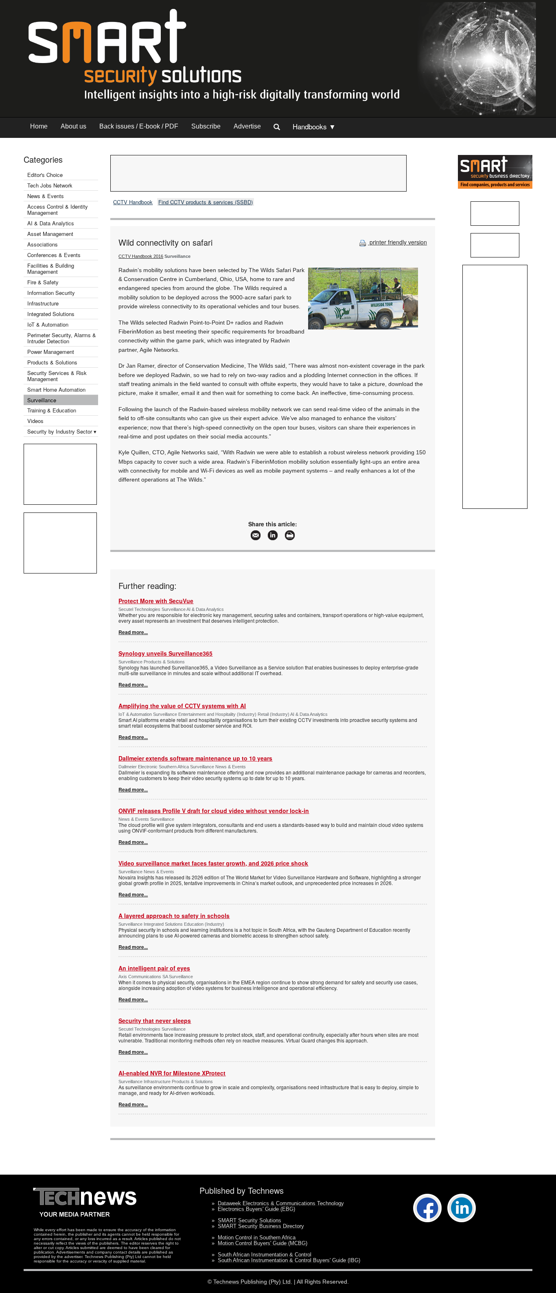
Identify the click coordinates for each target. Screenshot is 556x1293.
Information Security (51, 293)
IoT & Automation (47, 324)
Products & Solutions (52, 362)
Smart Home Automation (57, 389)
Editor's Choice (45, 175)
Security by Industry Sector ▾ (61, 431)
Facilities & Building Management (50, 268)
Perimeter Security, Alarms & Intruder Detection (61, 338)
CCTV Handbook (133, 202)
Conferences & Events (54, 255)
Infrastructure (43, 303)
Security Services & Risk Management (57, 376)
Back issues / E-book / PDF (138, 126)
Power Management (50, 351)
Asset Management (50, 234)
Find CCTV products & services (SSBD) (205, 202)
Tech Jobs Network (49, 185)
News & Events (45, 196)
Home (39, 126)
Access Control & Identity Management (57, 209)
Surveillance (41, 400)
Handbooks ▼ (314, 126)
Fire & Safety (43, 282)
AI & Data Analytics (50, 223)
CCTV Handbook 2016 (140, 256)
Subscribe (206, 126)
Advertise (247, 126)
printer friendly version (397, 242)
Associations (42, 244)
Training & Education (51, 410)
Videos (35, 421)
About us (73, 126)
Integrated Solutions (50, 314)
